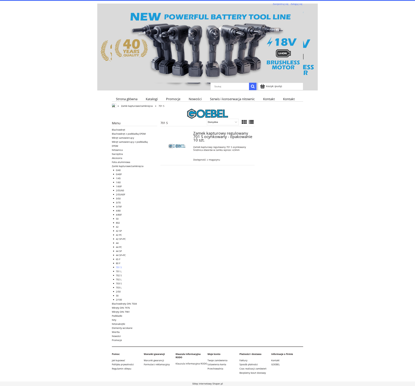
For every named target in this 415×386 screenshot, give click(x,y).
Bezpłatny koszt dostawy (252, 372)
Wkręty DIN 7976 (121, 307)
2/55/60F (120, 194)
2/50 (118, 291)
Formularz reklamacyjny (157, 364)
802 (118, 222)
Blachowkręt (118, 129)
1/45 (118, 178)
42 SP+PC (121, 239)
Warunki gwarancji (154, 360)
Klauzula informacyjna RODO (191, 363)
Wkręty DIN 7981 (121, 311)
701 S (119, 267)
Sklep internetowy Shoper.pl (207, 383)
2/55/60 (120, 190)
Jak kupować (118, 360)
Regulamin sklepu (121, 368)
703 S (119, 283)
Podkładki (117, 315)
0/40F (119, 174)
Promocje (117, 340)
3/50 (118, 198)
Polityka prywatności (123, 364)
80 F (118, 263)
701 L (119, 271)
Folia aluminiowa (121, 162)
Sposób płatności (248, 364)
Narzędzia (117, 154)
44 (117, 243)
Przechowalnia (215, 368)
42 (117, 226)
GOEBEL (275, 364)
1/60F (119, 186)
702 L (119, 279)
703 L (119, 287)
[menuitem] (127, 99)
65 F (118, 259)
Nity (114, 319)
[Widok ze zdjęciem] (244, 122)
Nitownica (117, 149)
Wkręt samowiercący (123, 137)
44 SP (119, 251)
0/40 (118, 170)
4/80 (118, 210)
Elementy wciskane (122, 328)
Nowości (116, 336)
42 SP (119, 230)
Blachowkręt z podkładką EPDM (129, 133)
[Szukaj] (252, 86)
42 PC (119, 234)
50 (117, 218)
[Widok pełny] (251, 122)
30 (117, 295)
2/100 (119, 299)
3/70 (118, 202)
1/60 (118, 182)
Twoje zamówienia (217, 360)
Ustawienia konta (217, 364)
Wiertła (116, 332)
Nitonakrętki (118, 323)
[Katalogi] (207, 113)
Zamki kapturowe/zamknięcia (127, 166)
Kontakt (275, 360)
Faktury (243, 360)
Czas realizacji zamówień (253, 368)
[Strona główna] (207, 44)
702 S (119, 275)
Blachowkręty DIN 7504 (124, 303)
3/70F (119, 206)
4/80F (119, 214)
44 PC (119, 247)
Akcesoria (117, 158)
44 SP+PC (121, 255)
